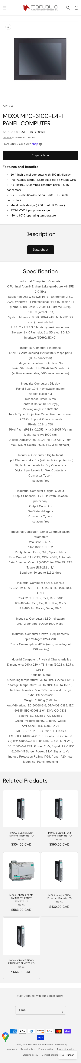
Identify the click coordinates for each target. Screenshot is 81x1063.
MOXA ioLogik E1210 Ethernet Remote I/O (21, 834)
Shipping (7, 137)
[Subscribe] (62, 1012)
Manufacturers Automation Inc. (38, 1044)
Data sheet (40, 249)
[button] (5, 8)
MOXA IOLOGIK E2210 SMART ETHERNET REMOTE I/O (21, 898)
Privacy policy (45, 1049)
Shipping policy (30, 1055)
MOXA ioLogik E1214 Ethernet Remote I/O (59, 897)
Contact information (52, 1055)
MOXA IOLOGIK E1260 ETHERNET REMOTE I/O (21, 962)
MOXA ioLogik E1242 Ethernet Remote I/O (59, 834)
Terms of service (65, 1049)
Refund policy (28, 1049)
